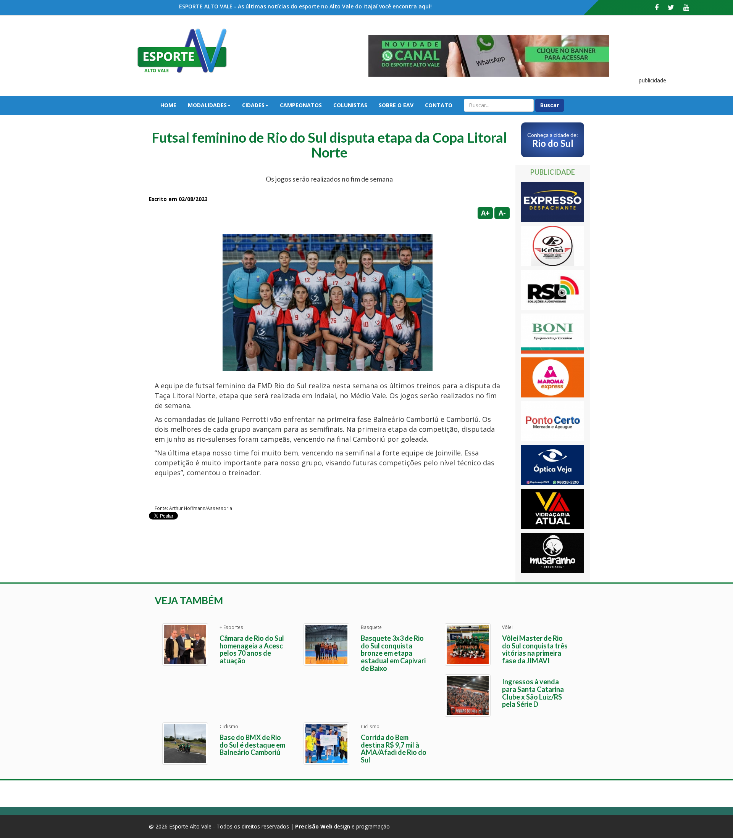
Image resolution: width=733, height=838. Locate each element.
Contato (438, 105)
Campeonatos (301, 105)
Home (168, 105)
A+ (485, 212)
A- (502, 212)
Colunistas (350, 105)
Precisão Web (314, 826)
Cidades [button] (253, 105)
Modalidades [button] (207, 105)
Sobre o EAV (396, 105)
